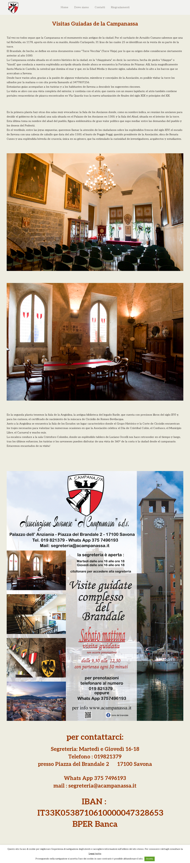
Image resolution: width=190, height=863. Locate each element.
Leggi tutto (95, 853)
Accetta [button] (149, 859)
